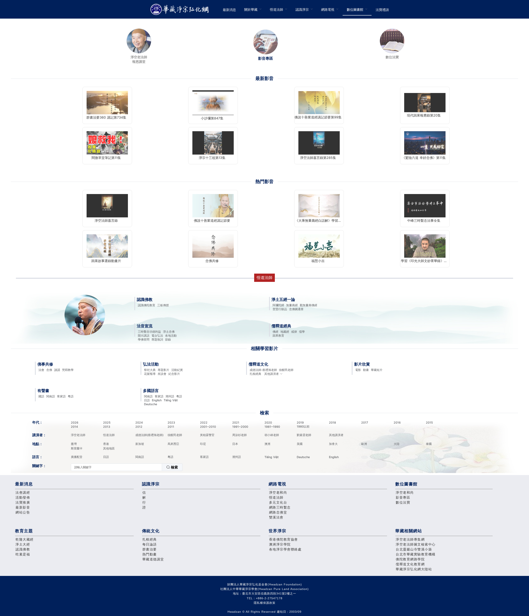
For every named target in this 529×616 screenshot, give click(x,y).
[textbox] (116, 467)
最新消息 (229, 10)
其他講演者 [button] (271, 373)
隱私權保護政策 (264, 602)
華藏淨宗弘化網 (180, 9)
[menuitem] (229, 9)
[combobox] (126, 467)
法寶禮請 (382, 10)
